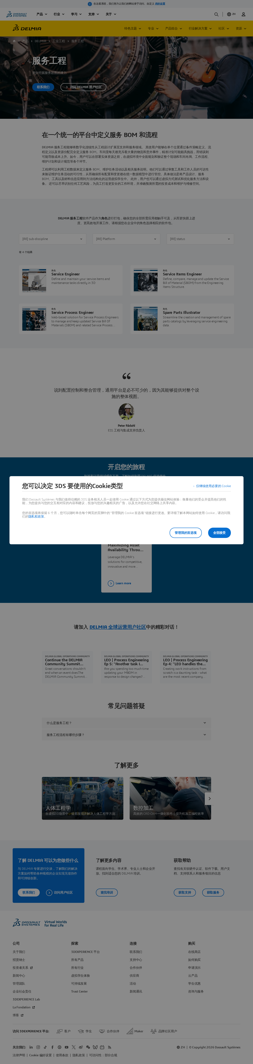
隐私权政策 (36, 516)
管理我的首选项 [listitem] (186, 532)
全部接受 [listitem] (219, 532)
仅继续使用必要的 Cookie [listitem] (213, 486)
